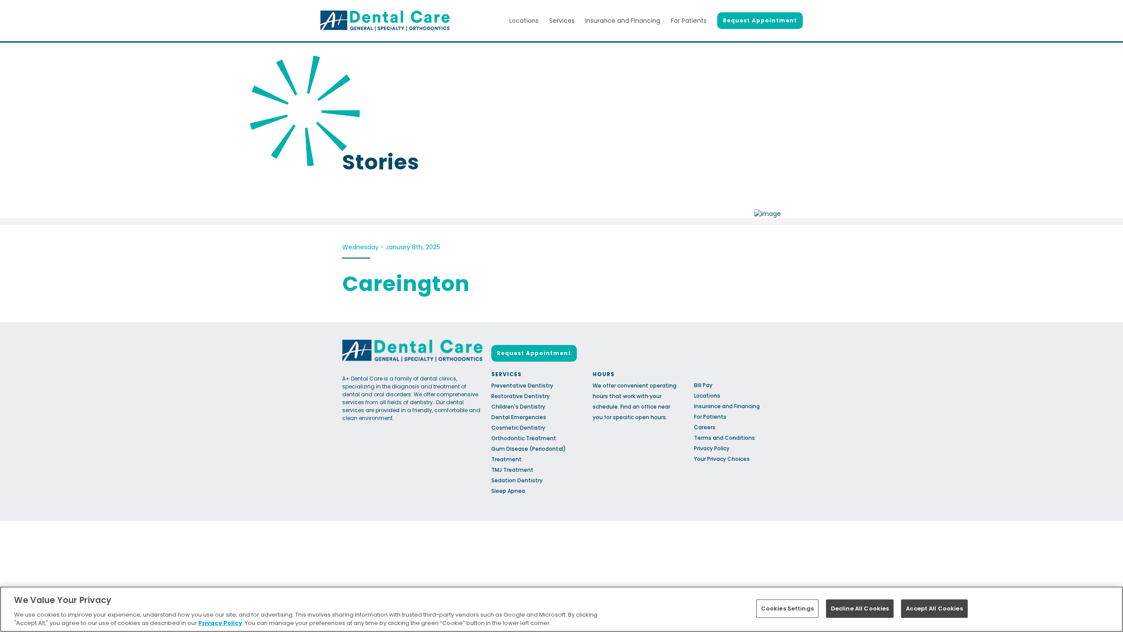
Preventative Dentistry (522, 385)
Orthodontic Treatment (523, 438)
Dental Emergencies (518, 417)
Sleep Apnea (508, 491)
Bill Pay (703, 385)
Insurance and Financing (622, 21)
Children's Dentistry (518, 406)
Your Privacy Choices (722, 459)
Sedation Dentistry (517, 480)
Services (562, 21)
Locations (524, 21)
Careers (704, 427)
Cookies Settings (787, 608)
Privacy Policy (712, 448)
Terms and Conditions (724, 438)
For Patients (689, 21)
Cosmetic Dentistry (518, 427)
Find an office (638, 406)
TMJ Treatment (512, 470)
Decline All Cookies (860, 608)
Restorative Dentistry (520, 396)
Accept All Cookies (934, 608)
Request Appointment (760, 20)
